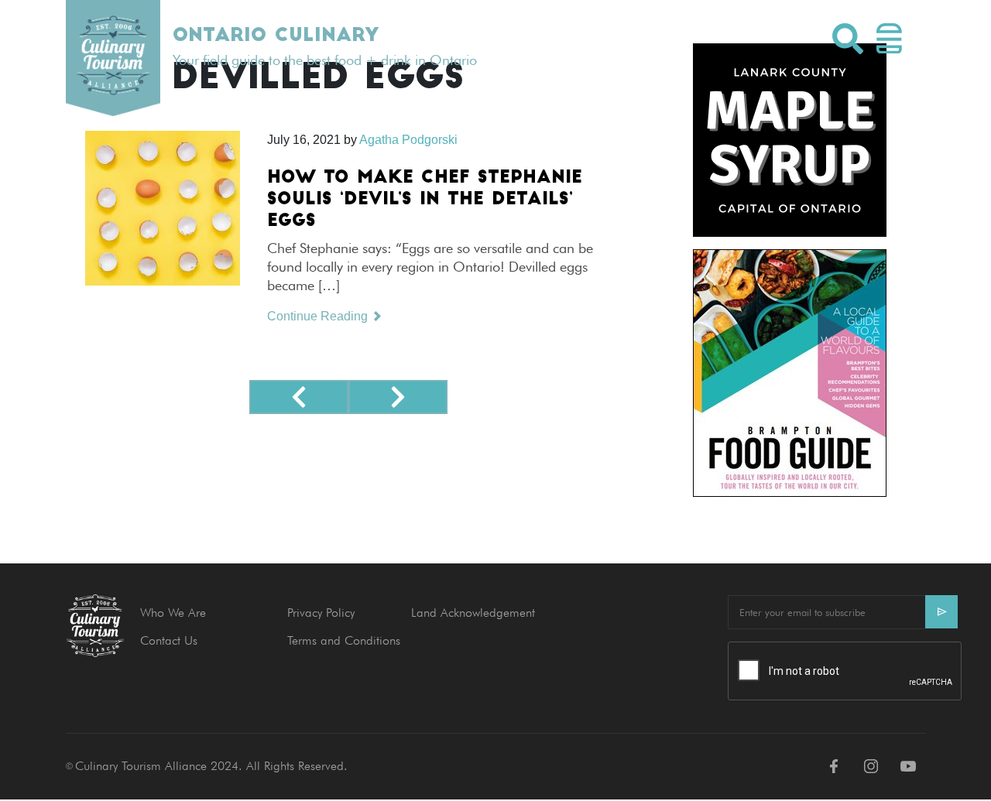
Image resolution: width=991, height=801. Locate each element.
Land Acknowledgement (473, 612)
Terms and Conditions (343, 640)
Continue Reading (319, 316)
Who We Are (173, 612)
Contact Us (168, 640)
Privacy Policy (321, 612)
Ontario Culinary (276, 36)
